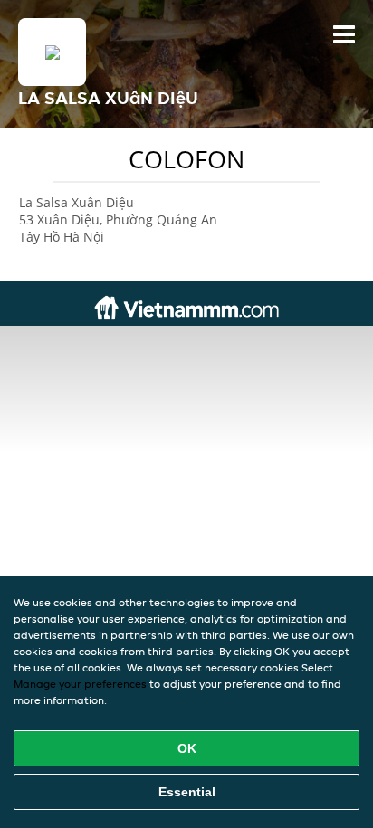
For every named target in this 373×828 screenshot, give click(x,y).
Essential (186, 792)
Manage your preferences (80, 683)
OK (186, 748)
